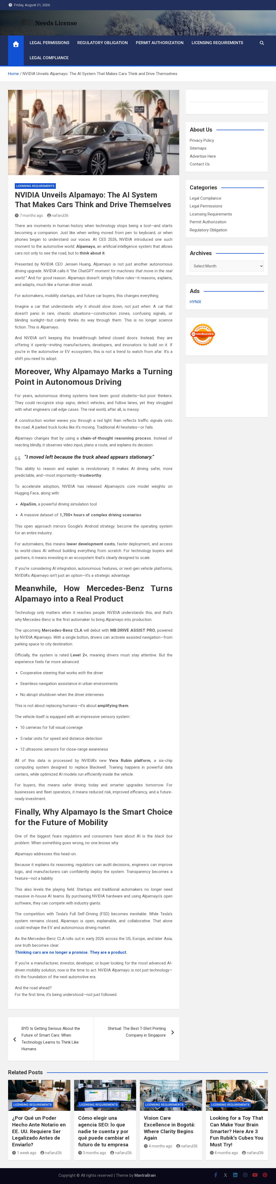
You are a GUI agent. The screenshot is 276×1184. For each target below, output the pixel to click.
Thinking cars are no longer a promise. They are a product (70, 952)
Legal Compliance (49, 57)
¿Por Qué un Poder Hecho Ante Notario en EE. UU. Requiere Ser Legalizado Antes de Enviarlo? (39, 1131)
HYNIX (195, 301)
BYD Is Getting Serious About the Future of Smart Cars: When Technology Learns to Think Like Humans (51, 1039)
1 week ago (26, 1153)
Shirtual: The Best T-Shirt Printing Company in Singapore (137, 1032)
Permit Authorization (160, 42)
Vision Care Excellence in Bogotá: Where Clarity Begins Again (169, 1128)
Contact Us (200, 164)
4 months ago (160, 1146)
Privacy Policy (202, 140)
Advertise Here (203, 156)
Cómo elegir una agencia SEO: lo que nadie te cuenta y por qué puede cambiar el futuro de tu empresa (103, 1131)
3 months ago (94, 1153)
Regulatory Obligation (102, 42)
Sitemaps (198, 148)
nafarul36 (60, 215)
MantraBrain (145, 1175)
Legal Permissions (49, 42)
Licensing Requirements (217, 42)
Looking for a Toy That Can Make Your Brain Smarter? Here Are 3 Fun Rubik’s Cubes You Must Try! (236, 1131)
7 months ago (31, 215)
